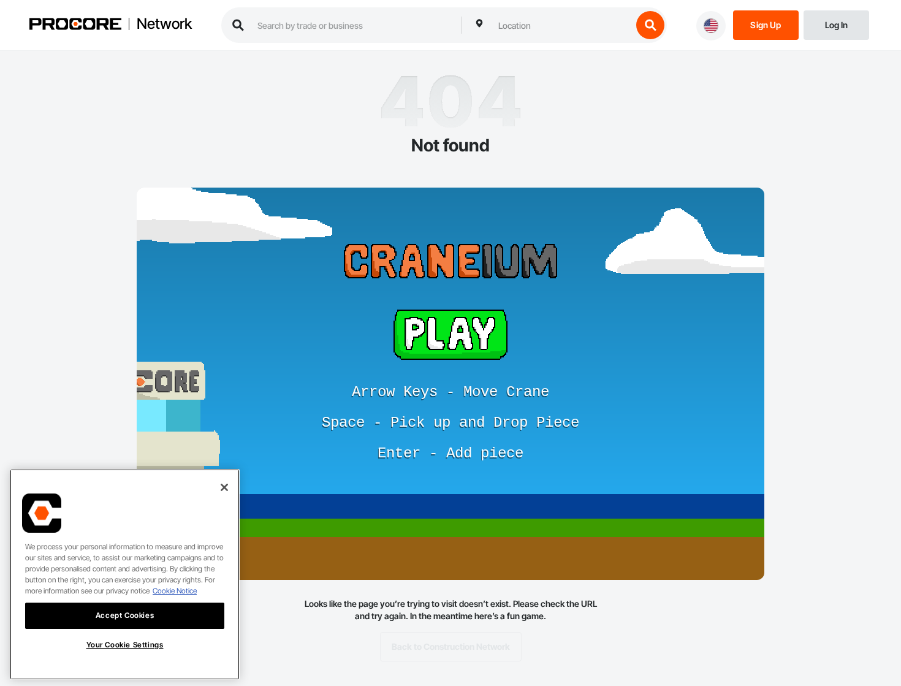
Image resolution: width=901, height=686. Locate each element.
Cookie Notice (175, 590)
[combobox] (562, 25)
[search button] (650, 25)
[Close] (224, 487)
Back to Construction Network (451, 646)
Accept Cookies (125, 615)
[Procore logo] (75, 25)
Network (164, 24)
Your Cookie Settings (125, 644)
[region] (125, 574)
